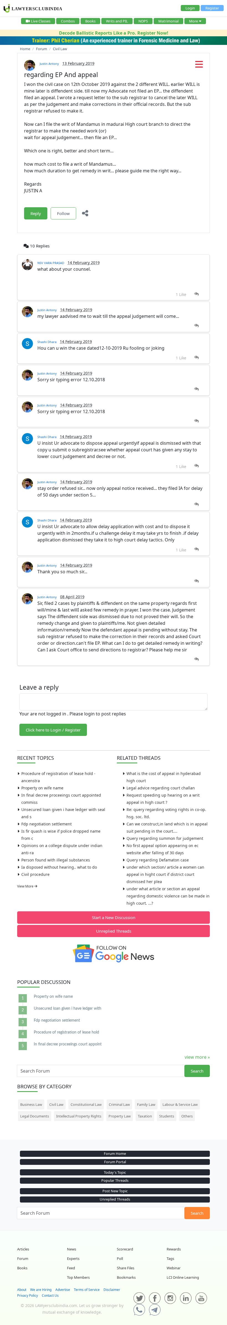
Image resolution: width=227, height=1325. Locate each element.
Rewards (174, 1249)
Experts (73, 1258)
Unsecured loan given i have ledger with (67, 1009)
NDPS (143, 21)
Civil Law (56, 1104)
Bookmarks (126, 1277)
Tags (170, 1258)
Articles (23, 1249)
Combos (68, 21)
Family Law (146, 1104)
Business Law (31, 1104)
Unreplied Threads (113, 931)
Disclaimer (112, 1289)
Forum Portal (115, 1161)
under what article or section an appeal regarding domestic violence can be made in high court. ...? (168, 896)
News (71, 1249)
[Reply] (196, 294)
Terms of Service (87, 1289)
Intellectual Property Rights (78, 1116)
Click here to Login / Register (53, 730)
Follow (63, 213)
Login (190, 8)
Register (212, 8)
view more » (197, 1057)
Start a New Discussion (113, 917)
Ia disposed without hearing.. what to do (59, 867)
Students (166, 1116)
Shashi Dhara (46, 342)
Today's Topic (115, 1172)
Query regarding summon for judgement (165, 838)
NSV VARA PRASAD (50, 263)
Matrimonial (168, 21)
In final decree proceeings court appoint (68, 1044)
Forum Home (115, 1153)
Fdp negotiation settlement (46, 824)
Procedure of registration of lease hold (66, 1032)
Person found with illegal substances (55, 860)
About (21, 1289)
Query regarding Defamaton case (158, 860)
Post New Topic (115, 1190)
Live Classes (40, 21)
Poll (120, 1258)
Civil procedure (35, 874)
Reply (35, 213)
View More (25, 886)
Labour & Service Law (180, 1104)
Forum (22, 1258)
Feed (71, 1267)
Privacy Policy (27, 1295)
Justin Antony (49, 64)
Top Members (78, 1277)
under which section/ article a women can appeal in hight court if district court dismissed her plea (165, 874)
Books (90, 21)
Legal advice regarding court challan (161, 788)
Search (197, 1071)
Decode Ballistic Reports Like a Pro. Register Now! (113, 33)
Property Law (120, 1116)
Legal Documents (34, 1116)
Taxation (145, 1116)
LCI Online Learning (183, 1277)
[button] (199, 66)
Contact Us (50, 1295)
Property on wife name (42, 788)
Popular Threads (114, 1180)
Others (187, 1116)
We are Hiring (40, 1289)
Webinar (173, 1267)
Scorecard (125, 1249)
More (193, 21)
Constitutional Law (86, 1104)
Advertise (62, 1289)
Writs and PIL (117, 21)
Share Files (125, 1267)
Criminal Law (119, 1104)
